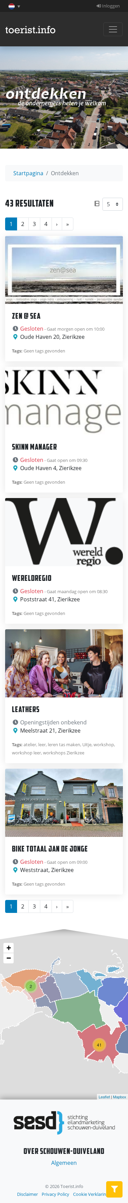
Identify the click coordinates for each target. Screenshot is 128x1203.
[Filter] (114, 1189)
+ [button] (8, 948)
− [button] (8, 958)
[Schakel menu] (113, 29)
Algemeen (64, 1163)
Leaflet (104, 1096)
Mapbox (119, 1096)
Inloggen (110, 6)
